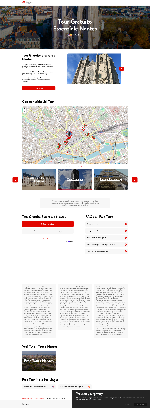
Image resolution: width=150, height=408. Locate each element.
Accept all (140, 404)
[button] (92, 81)
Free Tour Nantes (39, 398)
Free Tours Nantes (39, 361)
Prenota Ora (38, 88)
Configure (127, 404)
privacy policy (96, 399)
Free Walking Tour (27, 398)
